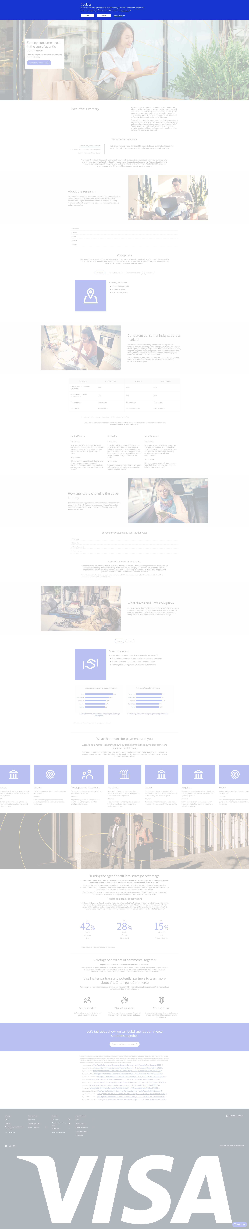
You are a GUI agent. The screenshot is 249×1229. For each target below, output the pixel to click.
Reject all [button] (104, 15)
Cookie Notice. (125, 11)
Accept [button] (87, 15)
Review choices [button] (118, 15)
